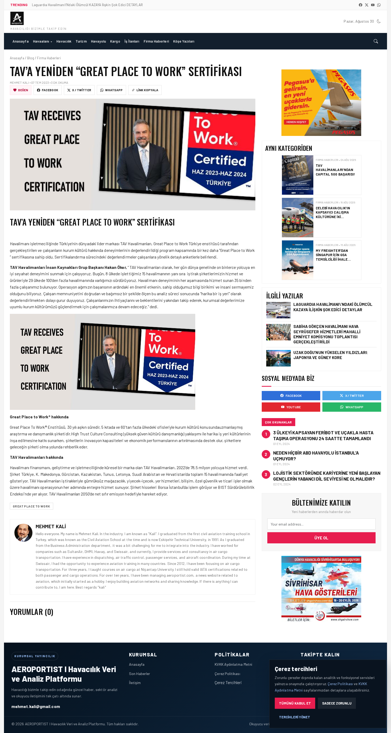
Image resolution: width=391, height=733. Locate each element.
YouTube (293, 407)
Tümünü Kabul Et (295, 703)
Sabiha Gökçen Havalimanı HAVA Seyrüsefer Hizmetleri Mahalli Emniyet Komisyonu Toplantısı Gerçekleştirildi (326, 334)
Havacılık (63, 41)
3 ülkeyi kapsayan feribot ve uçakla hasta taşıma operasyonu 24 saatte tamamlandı (323, 435)
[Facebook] (360, 5)
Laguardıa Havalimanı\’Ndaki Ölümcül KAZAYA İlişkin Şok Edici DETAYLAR (333, 307)
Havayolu (98, 41)
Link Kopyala (147, 90)
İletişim (135, 682)
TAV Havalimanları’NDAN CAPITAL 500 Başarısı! (335, 169)
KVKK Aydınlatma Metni (233, 664)
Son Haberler (139, 673)
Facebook (50, 90)
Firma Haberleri (156, 41)
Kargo (115, 41)
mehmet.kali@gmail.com (35, 706)
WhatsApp (114, 90)
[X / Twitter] (366, 5)
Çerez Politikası (227, 673)
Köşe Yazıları (183, 41)
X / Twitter (81, 90)
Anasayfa (21, 41)
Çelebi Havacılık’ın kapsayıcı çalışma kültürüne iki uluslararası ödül (333, 214)
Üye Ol (321, 537)
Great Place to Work (31, 506)
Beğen (23, 90)
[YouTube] (373, 5)
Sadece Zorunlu (337, 703)
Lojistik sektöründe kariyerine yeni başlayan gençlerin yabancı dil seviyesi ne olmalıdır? (327, 475)
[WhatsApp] (379, 5)
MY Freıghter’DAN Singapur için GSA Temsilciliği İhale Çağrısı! (331, 257)
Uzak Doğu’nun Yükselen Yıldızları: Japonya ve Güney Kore (330, 355)
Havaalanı (41, 41)
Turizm (81, 41)
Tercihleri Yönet (294, 717)
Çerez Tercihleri (228, 682)
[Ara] (376, 41)
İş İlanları (131, 41)
